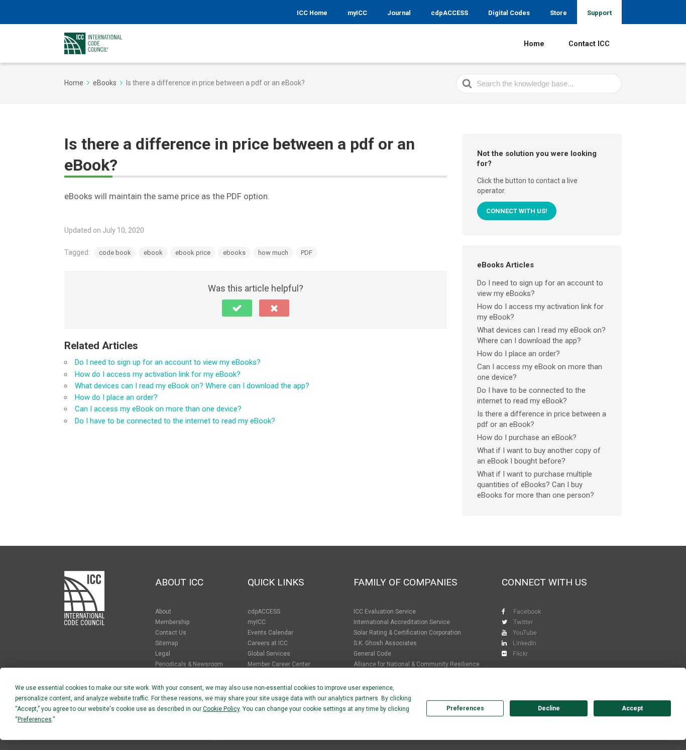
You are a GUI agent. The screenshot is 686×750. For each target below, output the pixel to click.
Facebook (527, 611)
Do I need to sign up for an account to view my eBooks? (168, 362)
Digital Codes (509, 13)
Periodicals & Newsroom (189, 664)
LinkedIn (524, 643)
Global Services (269, 653)
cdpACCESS (449, 13)
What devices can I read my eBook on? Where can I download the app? (192, 385)
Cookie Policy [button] (221, 708)
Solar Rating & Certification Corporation (407, 632)
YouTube (525, 632)
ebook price (192, 252)
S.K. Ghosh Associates (385, 643)
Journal (399, 13)
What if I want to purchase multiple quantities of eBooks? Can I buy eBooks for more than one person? (535, 485)
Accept (632, 708)
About (163, 611)
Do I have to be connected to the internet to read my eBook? (175, 420)
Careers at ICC (268, 643)
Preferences (465, 708)
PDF (306, 252)
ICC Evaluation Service (385, 611)
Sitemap (166, 643)
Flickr (520, 653)
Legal (162, 653)
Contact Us (170, 632)
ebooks (234, 252)
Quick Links (276, 582)
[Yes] (237, 308)
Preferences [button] (35, 719)
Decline (549, 708)
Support (599, 13)
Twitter (523, 622)
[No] (274, 308)
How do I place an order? (116, 397)
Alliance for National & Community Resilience (417, 664)
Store (558, 13)
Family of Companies (405, 582)
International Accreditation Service (402, 622)
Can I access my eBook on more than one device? (158, 408)
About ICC (179, 582)
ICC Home (312, 13)
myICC (357, 13)
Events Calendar (270, 632)
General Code (372, 653)
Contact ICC (589, 44)
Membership (172, 622)
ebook (153, 252)
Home (534, 44)
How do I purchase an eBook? (527, 437)
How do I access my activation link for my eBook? (158, 374)
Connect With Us (544, 582)
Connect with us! (516, 211)
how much (273, 252)
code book (115, 252)
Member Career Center (279, 664)
